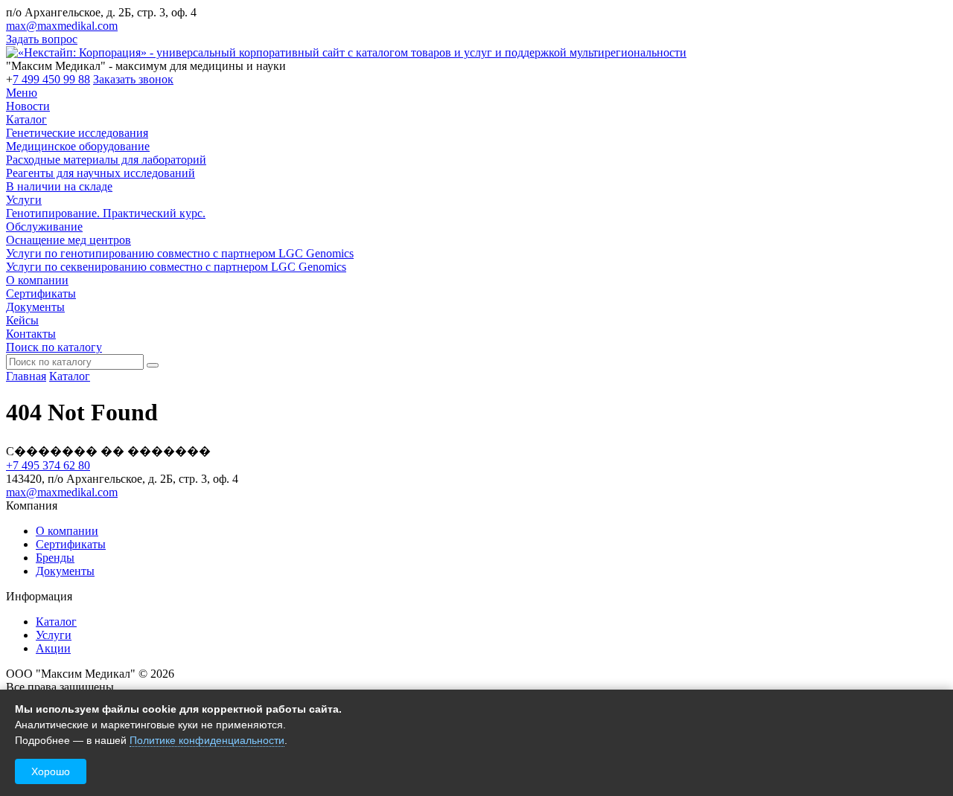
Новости (28, 106)
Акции (53, 648)
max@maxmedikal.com (62, 25)
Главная (26, 376)
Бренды (55, 557)
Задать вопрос (41, 39)
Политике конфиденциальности (207, 740)
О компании (37, 280)
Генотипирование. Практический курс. (105, 213)
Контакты (31, 333)
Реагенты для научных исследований (100, 173)
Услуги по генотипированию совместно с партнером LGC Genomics (180, 253)
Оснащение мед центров (68, 240)
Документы (35, 307)
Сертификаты (41, 293)
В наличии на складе (59, 186)
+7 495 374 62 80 (48, 465)
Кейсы (22, 320)
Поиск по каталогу (54, 347)
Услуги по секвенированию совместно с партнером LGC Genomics (176, 266)
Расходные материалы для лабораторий (106, 159)
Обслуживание (44, 226)
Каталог (26, 119)
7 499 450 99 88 (51, 79)
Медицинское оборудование (78, 146)
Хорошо (50, 771)
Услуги (24, 199)
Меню (21, 92)
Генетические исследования (77, 132)
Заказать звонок (133, 79)
